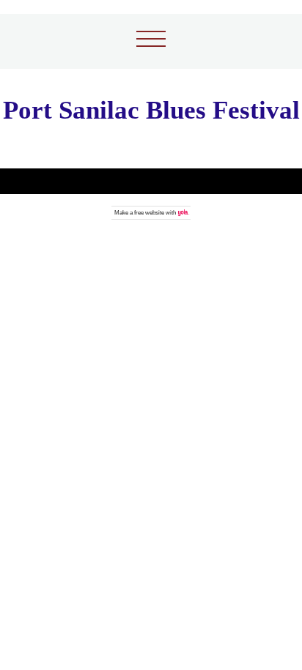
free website (149, 212)
